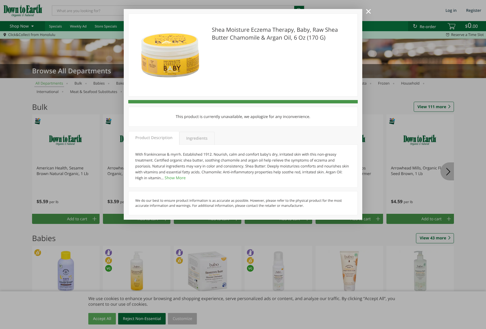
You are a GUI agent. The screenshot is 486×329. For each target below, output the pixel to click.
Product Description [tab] (153, 137)
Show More (175, 178)
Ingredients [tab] (196, 138)
